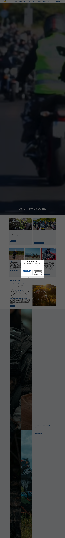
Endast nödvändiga (38, 270)
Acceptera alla (27, 270)
